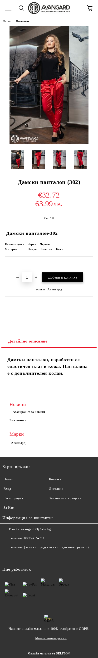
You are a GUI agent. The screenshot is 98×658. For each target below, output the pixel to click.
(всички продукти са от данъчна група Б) (56, 547)
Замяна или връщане (65, 498)
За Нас (9, 507)
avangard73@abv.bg (36, 529)
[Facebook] (8, 557)
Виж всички (18, 420)
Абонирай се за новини (29, 412)
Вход (7, 489)
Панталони (22, 21)
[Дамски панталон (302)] (49, 143)
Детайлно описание (28, 341)
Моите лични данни (51, 638)
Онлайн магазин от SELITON (49, 653)
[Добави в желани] (89, 265)
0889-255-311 (34, 538)
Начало (7, 21)
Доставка (56, 489)
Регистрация (13, 498)
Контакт (55, 479)
